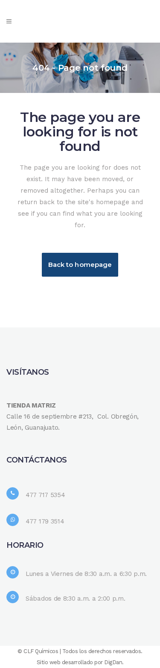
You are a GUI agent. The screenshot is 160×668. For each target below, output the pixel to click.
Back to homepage (80, 264)
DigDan (113, 662)
